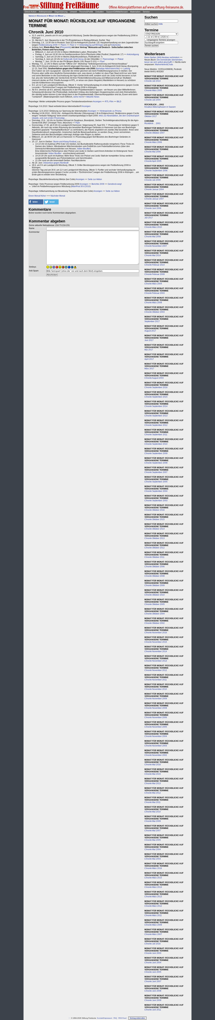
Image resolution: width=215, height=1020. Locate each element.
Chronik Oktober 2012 (154, 548)
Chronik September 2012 (155, 425)
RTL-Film (109, 101)
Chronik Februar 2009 (154, 274)
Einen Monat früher (37, 196)
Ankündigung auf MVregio (91, 45)
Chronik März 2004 (153, 284)
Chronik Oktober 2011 (154, 557)
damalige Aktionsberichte (107, 68)
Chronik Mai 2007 (152, 830)
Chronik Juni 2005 (152, 972)
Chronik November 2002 (155, 755)
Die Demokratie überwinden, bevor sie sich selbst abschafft (163, 61)
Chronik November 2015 (155, 642)
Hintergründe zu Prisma (110, 111)
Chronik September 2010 (155, 444)
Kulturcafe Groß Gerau (73, 59)
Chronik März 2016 (153, 868)
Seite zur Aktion (95, 179)
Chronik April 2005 (152, 161)
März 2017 (149, 368)
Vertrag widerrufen (137, 1018)
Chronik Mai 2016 (152, 764)
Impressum (108, 1018)
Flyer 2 (73, 45)
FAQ (115, 1018)
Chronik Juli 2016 (152, 944)
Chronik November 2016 (155, 632)
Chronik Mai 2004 (152, 849)
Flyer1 (64, 45)
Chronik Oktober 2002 (154, 623)
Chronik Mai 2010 (152, 812)
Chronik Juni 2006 (152, 208)
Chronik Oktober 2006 (154, 566)
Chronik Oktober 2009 (154, 585)
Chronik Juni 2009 (152, 1000)
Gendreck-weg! (115, 184)
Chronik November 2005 (155, 727)
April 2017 (149, 359)
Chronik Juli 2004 (152, 100)
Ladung (126, 68)
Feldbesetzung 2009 (48, 45)
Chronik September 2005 (155, 482)
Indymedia (116, 45)
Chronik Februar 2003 (154, 293)
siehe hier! (78, 97)
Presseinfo (65, 47)
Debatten (99, 12)
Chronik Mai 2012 (152, 793)
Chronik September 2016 (155, 387)
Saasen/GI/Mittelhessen (117, 12)
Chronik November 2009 (155, 698)
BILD (119, 101)
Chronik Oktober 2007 (154, 133)
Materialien (135, 12)
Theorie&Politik (86, 12)
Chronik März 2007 (153, 934)
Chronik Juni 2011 (152, 1010)
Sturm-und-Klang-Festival (64, 141)
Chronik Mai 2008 (152, 236)
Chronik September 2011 (155, 434)
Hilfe (161, 24)
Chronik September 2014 (155, 406)
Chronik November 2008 (155, 708)
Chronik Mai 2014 (152, 255)
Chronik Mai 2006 (152, 152)
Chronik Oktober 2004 (154, 614)
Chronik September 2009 (155, 453)
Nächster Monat (58, 196)
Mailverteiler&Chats (164, 64)
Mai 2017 (148, 350)
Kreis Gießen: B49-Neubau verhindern (162, 57)
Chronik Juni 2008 (152, 991)
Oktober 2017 (150, 116)
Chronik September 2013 (155, 416)
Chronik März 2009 (153, 925)
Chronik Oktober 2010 (154, 595)
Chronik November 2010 (155, 689)
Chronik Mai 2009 (152, 821)
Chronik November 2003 (155, 746)
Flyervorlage (108, 59)
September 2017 (152, 321)
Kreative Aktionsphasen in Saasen (160, 107)
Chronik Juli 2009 (152, 180)
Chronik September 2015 (155, 397)
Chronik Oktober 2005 (154, 604)
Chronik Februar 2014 (154, 265)
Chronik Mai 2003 (152, 859)
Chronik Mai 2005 (152, 840)
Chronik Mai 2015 (152, 774)
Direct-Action (30, 12)
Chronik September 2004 (155, 491)
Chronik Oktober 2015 (154, 519)
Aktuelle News (92, 97)
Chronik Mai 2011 (152, 802)
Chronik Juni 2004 (152, 962)
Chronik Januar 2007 (154, 199)
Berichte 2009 (98, 184)
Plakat (120, 59)
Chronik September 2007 (155, 472)
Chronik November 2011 (155, 680)
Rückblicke (42, 16)
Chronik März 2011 (153, 915)
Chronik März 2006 (153, 142)
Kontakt (100, 1018)
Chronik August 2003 (154, 378)
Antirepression (45, 12)
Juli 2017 (148, 218)
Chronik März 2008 (153, 302)
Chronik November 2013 (155, 661)
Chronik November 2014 (155, 651)
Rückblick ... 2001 (152, 123)
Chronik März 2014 (153, 887)
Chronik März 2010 (153, 227)
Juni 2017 (149, 340)
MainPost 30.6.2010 (81, 186)
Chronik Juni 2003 (152, 953)
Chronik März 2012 (153, 906)
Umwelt (73, 12)
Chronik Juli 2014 (152, 81)
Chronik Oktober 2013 (154, 538)
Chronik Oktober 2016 (154, 510)
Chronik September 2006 (155, 170)
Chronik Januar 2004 (154, 189)
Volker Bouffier (83, 148)
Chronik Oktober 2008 (154, 576)
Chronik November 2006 (155, 717)
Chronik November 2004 (155, 736)
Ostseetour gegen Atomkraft (55, 163)
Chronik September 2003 (155, 500)
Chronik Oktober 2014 (154, 529)
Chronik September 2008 (155, 463)
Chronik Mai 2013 (152, 783)
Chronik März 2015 (153, 878)
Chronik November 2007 (155, 246)
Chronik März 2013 (153, 896)
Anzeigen (97, 101)
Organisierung (61, 12)
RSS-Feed (122, 1018)
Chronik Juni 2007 (152, 981)
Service (146, 12)
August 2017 (150, 331)
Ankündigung (133, 54)
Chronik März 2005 (153, 90)
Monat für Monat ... (57, 16)
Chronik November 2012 (155, 670)
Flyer (102, 61)
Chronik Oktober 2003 (154, 312)
